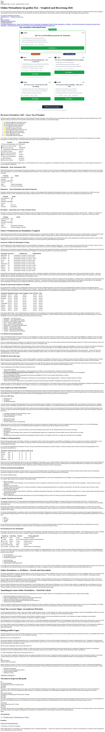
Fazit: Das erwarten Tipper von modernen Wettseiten (30, 25)
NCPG (26, 717)
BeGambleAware (19, 717)
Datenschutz (4, 723)
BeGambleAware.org (63, 110)
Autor (2, 2)
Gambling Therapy (8, 717)
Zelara (2, 1)
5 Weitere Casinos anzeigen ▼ (52, 106)
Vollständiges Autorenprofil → (8, 675)
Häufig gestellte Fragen (49, 25)
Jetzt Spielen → (53, 48)
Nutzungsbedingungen (12, 723)
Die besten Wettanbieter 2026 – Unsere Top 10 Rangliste (15, 24)
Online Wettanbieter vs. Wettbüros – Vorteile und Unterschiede (69, 24)
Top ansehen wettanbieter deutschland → (11, 15)
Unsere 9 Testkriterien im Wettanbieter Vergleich (41, 24)
